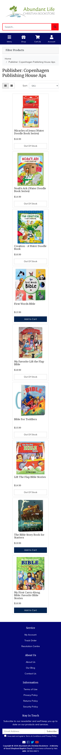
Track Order (30, 640)
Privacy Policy (31, 695)
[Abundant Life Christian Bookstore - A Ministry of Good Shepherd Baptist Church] (30, 11)
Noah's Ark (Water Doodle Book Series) (30, 190)
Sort (25, 85)
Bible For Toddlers (25, 419)
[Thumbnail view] (5, 85)
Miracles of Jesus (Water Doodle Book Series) (29, 132)
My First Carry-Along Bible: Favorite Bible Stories (27, 595)
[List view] (11, 85)
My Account (30, 634)
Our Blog (30, 667)
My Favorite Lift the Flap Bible (29, 363)
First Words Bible (24, 303)
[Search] (55, 26)
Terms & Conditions (34, 736)
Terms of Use (30, 689)
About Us (30, 662)
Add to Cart (30, 319)
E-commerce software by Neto (45, 748)
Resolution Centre (30, 646)
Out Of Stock (30, 145)
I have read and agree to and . (31, 736)
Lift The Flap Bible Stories (30, 477)
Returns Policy (30, 700)
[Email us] (23, 742)
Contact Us (30, 673)
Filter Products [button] (15, 50)
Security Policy (30, 706)
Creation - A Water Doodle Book (30, 248)
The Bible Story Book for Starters (29, 536)
